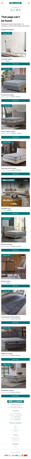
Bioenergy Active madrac (9, 168)
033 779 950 (17, 406)
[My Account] (29, 3)
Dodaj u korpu (15, 63)
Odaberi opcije (15, 100)
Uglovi (15, 428)
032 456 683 (17, 416)
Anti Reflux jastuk (6, 59)
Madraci (16, 427)
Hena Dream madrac (7, 390)
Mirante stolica (5, 281)
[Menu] (3, 3)
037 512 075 (17, 418)
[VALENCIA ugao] (15, 192)
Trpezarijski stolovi (15, 430)
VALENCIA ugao (6, 208)
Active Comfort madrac (8, 131)
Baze (15, 425)
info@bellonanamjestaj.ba (16, 407)
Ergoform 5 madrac (7, 353)
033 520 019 (19, 415)
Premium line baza (6, 244)
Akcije (15, 446)
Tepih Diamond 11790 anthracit (10, 317)
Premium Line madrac (7, 95)
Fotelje (15, 431)
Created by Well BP (16, 452)
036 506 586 (17, 419)
